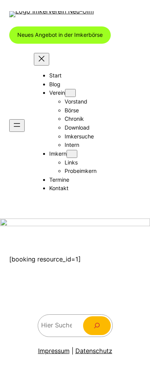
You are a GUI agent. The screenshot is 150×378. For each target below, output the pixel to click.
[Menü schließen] (41, 59)
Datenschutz (93, 351)
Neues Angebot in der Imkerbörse (60, 34)
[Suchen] (96, 325)
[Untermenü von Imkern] (72, 154)
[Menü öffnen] (17, 125)
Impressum (54, 351)
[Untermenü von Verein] (70, 93)
